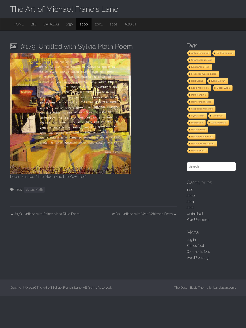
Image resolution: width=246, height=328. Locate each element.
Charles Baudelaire (201, 60)
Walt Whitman (218, 122)
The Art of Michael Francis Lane (64, 9)
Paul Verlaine (198, 94)
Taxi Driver (217, 115)
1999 (69, 24)
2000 (84, 24)
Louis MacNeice (200, 87)
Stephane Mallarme (202, 108)
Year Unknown (198, 220)
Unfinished (197, 122)
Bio (34, 24)
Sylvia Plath (34, 189)
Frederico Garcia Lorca (203, 74)
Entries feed (195, 246)
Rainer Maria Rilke (201, 101)
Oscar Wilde (223, 87)
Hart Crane (197, 80)
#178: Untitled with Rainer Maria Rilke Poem (45, 214)
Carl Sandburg (224, 53)
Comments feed (198, 252)
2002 (113, 24)
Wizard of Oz (198, 150)
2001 (99, 24)
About (131, 24)
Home (19, 24)
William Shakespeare (202, 143)
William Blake (198, 129)
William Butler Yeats (202, 136)
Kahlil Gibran (218, 80)
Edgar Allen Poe (200, 67)
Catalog (51, 24)
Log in (191, 240)
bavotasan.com (224, 287)
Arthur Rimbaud (200, 53)
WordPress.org (198, 258)
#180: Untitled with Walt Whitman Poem (144, 214)
